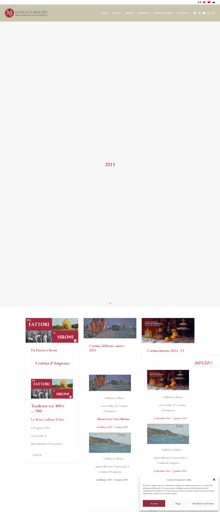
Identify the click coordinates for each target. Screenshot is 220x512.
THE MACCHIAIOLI (163, 13)
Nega (178, 503)
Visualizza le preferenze (203, 503)
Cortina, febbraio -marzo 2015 (107, 347)
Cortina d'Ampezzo (51, 363)
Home (104, 13)
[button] (214, 479)
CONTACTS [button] (183, 13)
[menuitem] (200, 2)
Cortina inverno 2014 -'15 (165, 350)
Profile (116, 13)
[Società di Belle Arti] (26, 13)
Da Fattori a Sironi (44, 350)
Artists (129, 13)
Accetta (154, 503)
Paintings (144, 13)
